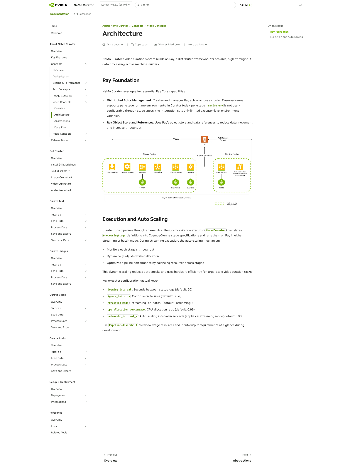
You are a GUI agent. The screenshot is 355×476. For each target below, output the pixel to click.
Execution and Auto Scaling (286, 37)
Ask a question (115, 44)
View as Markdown (169, 44)
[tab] (59, 14)
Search (145, 4)
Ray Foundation (279, 31)
